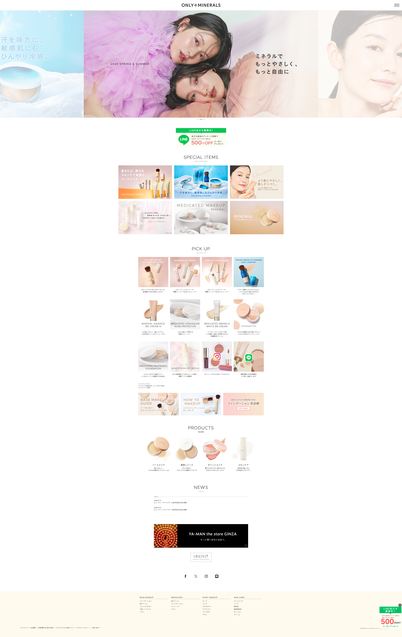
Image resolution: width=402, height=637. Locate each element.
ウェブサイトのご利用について (65, 628)
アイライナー (207, 609)
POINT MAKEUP (210, 597)
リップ (205, 604)
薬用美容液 (238, 609)
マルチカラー (207, 606)
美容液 (236, 606)
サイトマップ (24, 628)
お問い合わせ (96, 628)
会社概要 (32, 628)
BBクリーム (144, 604)
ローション (238, 612)
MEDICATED (176, 597)
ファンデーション (146, 601)
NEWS (201, 488)
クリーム (237, 615)
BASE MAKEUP (147, 597)
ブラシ (142, 612)
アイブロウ (206, 612)
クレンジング (238, 601)
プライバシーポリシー (83, 628)
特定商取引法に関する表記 (45, 628)
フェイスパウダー (146, 606)
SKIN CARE (239, 597)
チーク (205, 601)
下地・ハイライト (145, 609)
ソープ (236, 604)
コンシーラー (175, 606)
